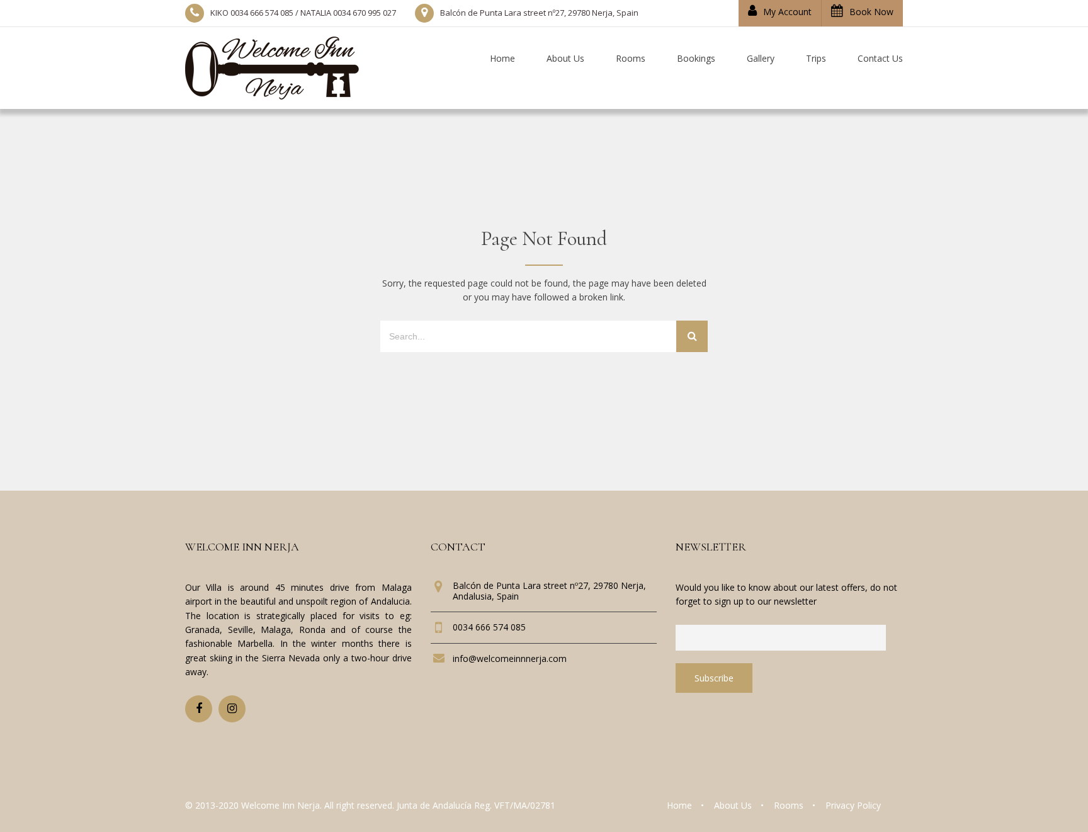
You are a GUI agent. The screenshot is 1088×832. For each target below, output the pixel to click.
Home (679, 805)
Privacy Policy (853, 805)
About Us (733, 805)
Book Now (871, 12)
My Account (787, 12)
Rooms (788, 805)
